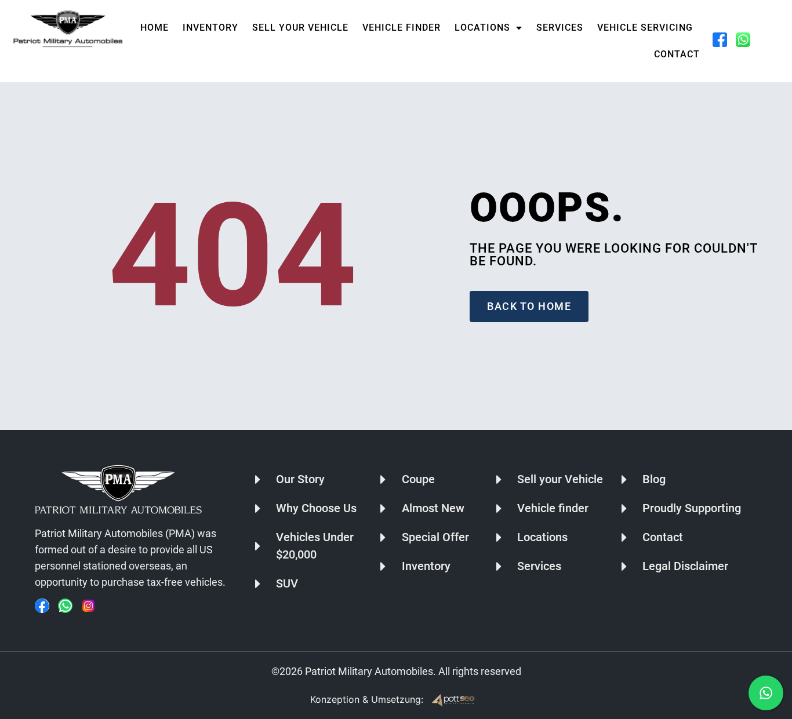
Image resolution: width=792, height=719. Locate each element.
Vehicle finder (401, 27)
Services (559, 27)
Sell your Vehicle (300, 27)
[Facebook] (42, 605)
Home (154, 27)
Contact (677, 54)
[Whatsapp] (65, 605)
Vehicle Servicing (645, 27)
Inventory (210, 27)
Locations (482, 27)
